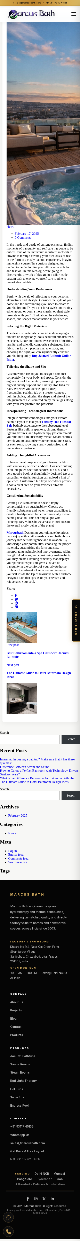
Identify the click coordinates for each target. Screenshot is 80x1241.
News (10, 226)
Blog (13, 1018)
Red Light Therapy (23, 1080)
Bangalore (24, 1179)
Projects (16, 1010)
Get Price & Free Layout (27, 1151)
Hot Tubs (16, 1089)
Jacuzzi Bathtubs (22, 1056)
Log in (12, 851)
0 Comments (23, 237)
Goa (60, 1179)
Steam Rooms (20, 1072)
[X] (44, 1199)
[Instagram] (36, 1199)
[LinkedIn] (52, 1199)
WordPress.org (17, 862)
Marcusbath (15, 532)
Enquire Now (76, 624)
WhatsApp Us (20, 1135)
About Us (16, 1002)
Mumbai (59, 1173)
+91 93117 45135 (21, 1126)
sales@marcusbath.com (27, 3)
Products (16, 1035)
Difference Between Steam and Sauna (24, 767)
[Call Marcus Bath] (8, 1230)
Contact (16, 1026)
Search (4, 732)
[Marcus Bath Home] (34, 14)
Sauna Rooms (20, 1064)
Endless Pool (19, 1105)
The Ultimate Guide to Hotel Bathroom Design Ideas (34, 782)
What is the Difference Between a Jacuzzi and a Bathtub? (37, 778)
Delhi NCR (42, 1173)
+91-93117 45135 (56, 3)
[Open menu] (73, 14)
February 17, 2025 (27, 233)
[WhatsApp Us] (8, 1218)
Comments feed (18, 858)
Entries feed (16, 854)
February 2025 (17, 815)
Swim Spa (17, 1097)
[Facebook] (28, 1199)
